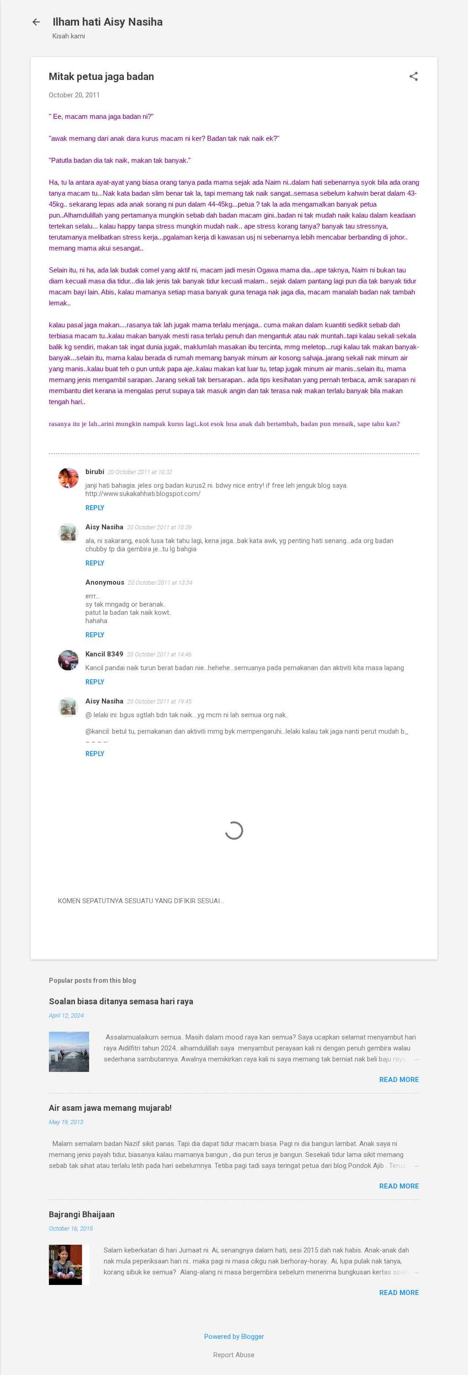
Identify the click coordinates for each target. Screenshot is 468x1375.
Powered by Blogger (234, 1336)
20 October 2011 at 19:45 (159, 701)
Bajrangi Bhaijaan (82, 1214)
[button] (413, 77)
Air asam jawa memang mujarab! (110, 1108)
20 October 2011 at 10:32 (140, 472)
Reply (94, 508)
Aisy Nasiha (104, 527)
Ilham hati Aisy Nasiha (108, 22)
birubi (94, 472)
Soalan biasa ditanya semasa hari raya (121, 1001)
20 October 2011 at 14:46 (159, 654)
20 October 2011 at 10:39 (159, 527)
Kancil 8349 (104, 654)
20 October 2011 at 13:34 (160, 582)
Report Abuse (234, 1355)
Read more (399, 1080)
